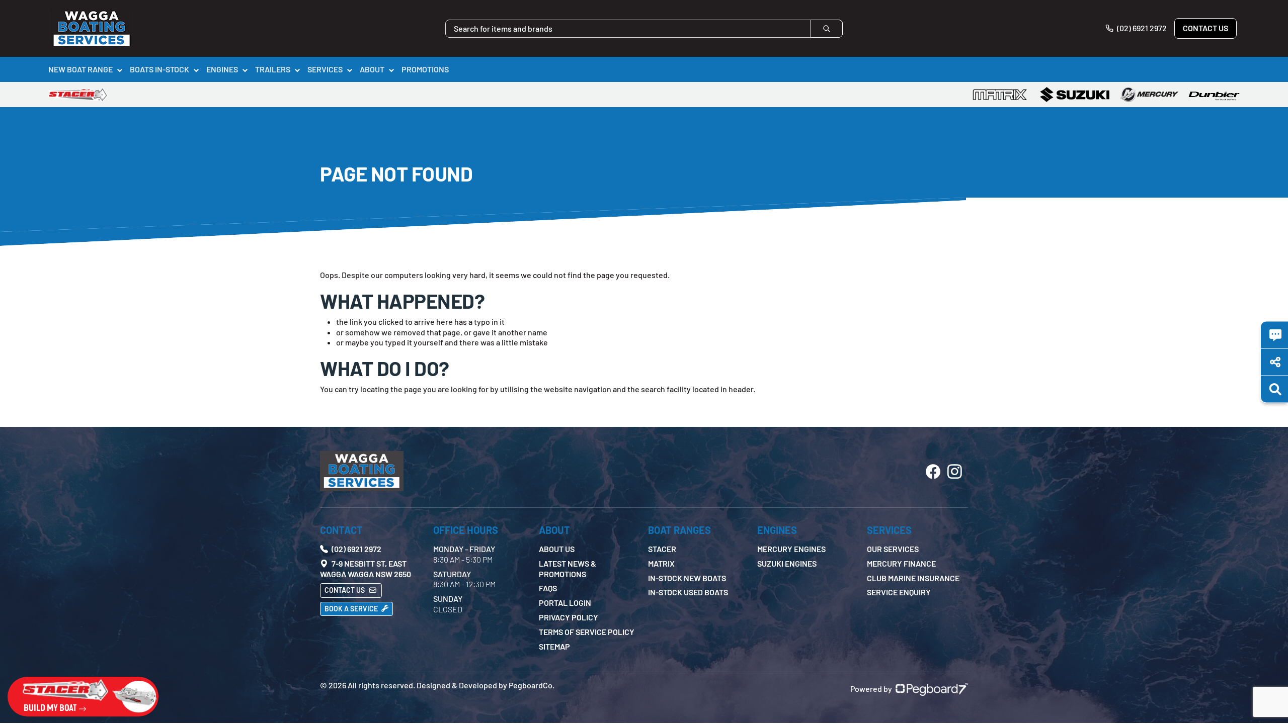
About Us (557, 549)
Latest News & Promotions (567, 569)
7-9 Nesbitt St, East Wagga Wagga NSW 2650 (365, 569)
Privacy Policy (568, 617)
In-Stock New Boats (687, 578)
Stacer (662, 549)
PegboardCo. (531, 685)
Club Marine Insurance (913, 578)
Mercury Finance (901, 563)
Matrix (661, 563)
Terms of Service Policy (586, 632)
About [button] (372, 69)
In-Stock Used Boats (688, 592)
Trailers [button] (272, 69)
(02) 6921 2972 (1141, 28)
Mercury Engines (791, 549)
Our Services (893, 549)
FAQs (548, 588)
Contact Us (1205, 28)
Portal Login (565, 602)
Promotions (425, 69)
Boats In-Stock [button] (159, 69)
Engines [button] (222, 69)
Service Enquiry (899, 592)
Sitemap (554, 646)
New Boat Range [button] (80, 69)
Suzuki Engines (787, 563)
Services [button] (325, 69)
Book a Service (352, 608)
